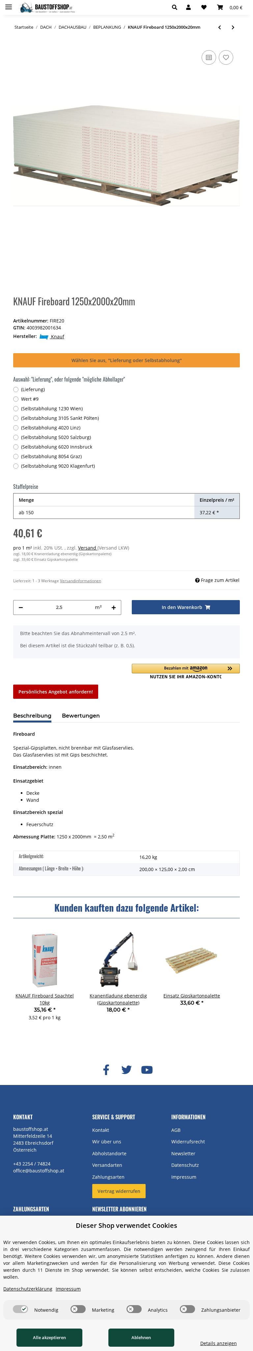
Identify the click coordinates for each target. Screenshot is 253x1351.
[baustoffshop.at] (46, 7)
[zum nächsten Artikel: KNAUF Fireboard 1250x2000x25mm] (233, 27)
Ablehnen (141, 1337)
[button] (176, 7)
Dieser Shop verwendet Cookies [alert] (126, 1225)
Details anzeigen (218, 1343)
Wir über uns (106, 1141)
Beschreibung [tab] (32, 716)
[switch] (20, 1309)
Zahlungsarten (108, 1177)
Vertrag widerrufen (119, 1191)
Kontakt (100, 1130)
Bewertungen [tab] (81, 716)
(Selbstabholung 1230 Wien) (52, 408)
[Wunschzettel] (204, 7)
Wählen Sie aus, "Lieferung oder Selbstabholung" (126, 360)
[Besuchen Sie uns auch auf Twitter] (126, 1070)
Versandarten (107, 1165)
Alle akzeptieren (49, 1337)
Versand (88, 548)
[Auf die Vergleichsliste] (209, 57)
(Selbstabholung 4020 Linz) (50, 427)
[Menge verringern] (21, 607)
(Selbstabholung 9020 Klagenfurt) (58, 466)
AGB (176, 1130)
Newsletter (183, 1153)
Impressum (183, 1177)
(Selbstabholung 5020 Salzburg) (56, 437)
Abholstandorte (109, 1153)
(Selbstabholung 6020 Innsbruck (56, 447)
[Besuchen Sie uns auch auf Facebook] (106, 1070)
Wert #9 (30, 399)
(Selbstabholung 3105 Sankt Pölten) (60, 418)
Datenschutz (185, 1165)
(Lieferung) (33, 389)
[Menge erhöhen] (113, 607)
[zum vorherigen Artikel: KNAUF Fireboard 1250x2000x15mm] (219, 27)
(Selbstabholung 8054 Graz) (51, 456)
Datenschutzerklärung (27, 1289)
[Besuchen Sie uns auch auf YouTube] (146, 1070)
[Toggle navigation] (8, 4)
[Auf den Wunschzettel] (226, 57)
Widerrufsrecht (188, 1141)
